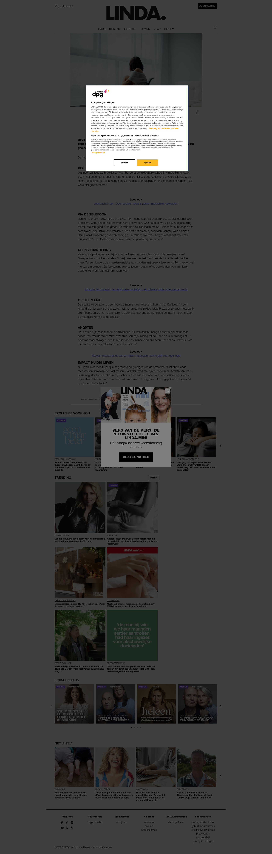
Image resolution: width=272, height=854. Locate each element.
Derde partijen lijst (98, 153)
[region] (137, 128)
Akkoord (147, 163)
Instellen (124, 163)
